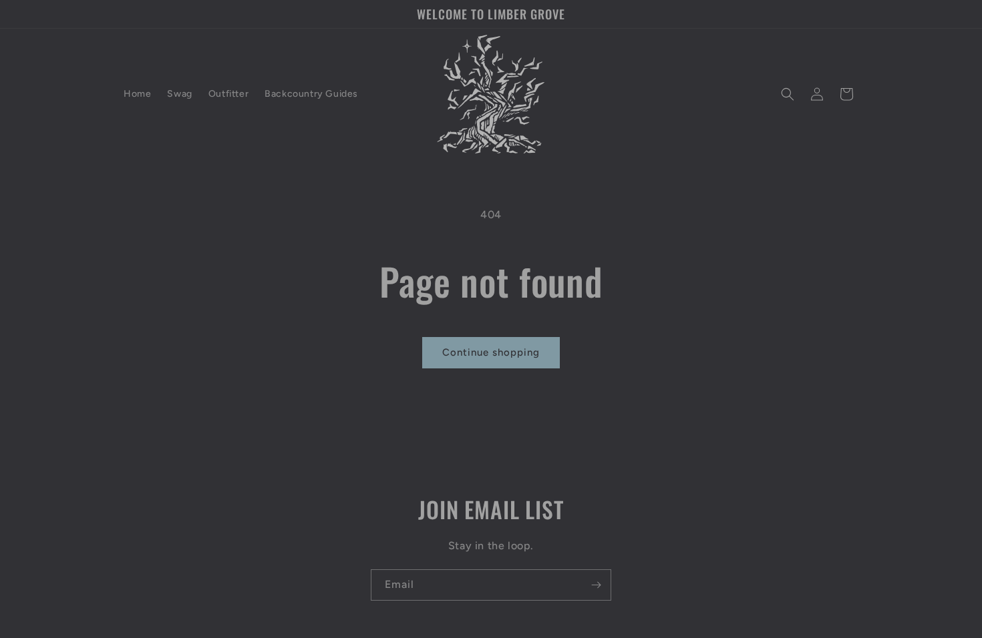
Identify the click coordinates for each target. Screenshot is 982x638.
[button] (787, 94)
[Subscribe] (596, 585)
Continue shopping (491, 352)
